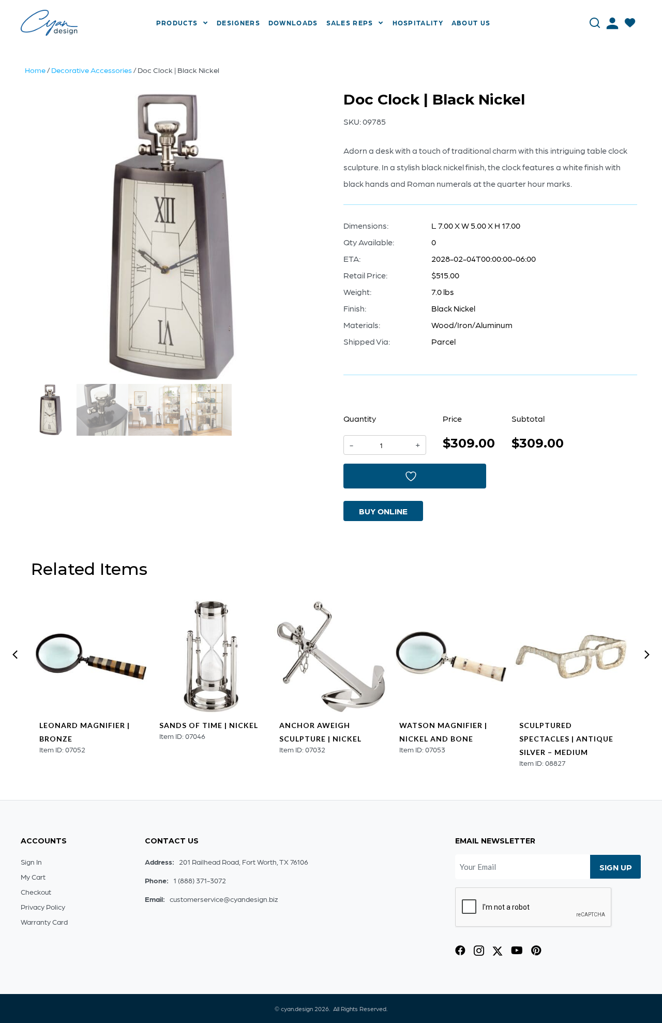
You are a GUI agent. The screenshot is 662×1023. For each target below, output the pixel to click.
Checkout (36, 891)
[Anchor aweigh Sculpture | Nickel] (331, 657)
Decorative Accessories (91, 70)
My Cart (33, 876)
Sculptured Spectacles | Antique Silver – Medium (566, 739)
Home (35, 70)
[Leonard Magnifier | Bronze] (91, 657)
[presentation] (15, 654)
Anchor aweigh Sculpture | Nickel (320, 732)
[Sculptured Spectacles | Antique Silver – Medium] (571, 657)
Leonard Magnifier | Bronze (84, 732)
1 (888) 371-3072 (199, 880)
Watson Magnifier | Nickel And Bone (443, 732)
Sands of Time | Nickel (208, 725)
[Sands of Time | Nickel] (211, 657)
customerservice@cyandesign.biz (224, 899)
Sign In (31, 861)
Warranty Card (44, 921)
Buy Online (383, 511)
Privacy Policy (43, 906)
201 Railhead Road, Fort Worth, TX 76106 (243, 861)
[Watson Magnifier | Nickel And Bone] (451, 657)
